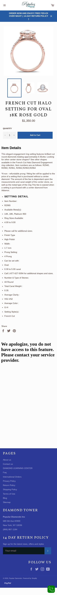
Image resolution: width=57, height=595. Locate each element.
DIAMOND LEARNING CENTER (17, 468)
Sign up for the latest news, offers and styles (23, 544)
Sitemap (7, 502)
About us (7, 460)
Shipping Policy (10, 489)
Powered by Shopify (30, 578)
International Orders (12, 477)
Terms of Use (9, 494)
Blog (5, 498)
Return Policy (9, 485)
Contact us (8, 464)
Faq (5, 472)
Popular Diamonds (15, 578)
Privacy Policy (9, 481)
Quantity (7, 129)
